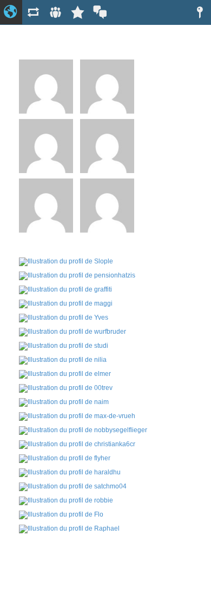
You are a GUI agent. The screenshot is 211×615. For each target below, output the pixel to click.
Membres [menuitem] (55, 12)
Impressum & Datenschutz (105, 587)
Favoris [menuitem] (78, 12)
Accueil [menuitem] (11, 12)
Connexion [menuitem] (200, 12)
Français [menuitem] (100, 12)
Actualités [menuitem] (33, 12)
